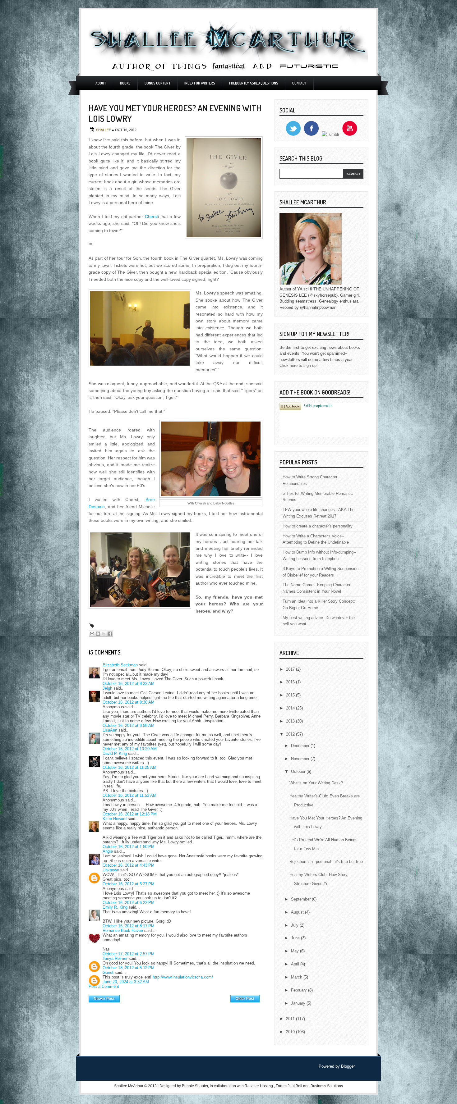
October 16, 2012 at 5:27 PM (129, 884)
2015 (291, 695)
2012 (291, 734)
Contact (299, 83)
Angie (108, 851)
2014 (291, 708)
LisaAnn (110, 730)
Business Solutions (327, 1086)
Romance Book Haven (123, 930)
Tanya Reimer (115, 958)
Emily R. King (115, 907)
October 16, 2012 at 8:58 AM (129, 725)
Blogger (347, 1066)
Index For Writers (199, 83)
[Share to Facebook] (110, 634)
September (301, 899)
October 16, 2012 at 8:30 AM (129, 702)
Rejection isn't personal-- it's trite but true (326, 861)
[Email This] (92, 634)
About (100, 83)
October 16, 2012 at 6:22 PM (129, 902)
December (301, 745)
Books (125, 83)
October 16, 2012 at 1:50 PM (129, 846)
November (301, 758)
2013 (291, 721)
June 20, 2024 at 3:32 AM (126, 981)
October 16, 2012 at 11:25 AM (129, 767)
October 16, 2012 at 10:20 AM (130, 748)
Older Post (245, 999)
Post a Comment (104, 986)
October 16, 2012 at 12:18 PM (130, 814)
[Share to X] (104, 634)
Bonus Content (157, 83)
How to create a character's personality (318, 526)
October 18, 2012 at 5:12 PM (129, 967)
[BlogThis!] (98, 634)
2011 (291, 1018)
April (295, 964)
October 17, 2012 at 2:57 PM (129, 953)
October (299, 771)
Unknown (111, 870)
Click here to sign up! (298, 365)
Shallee (104, 130)
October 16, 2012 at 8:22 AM (129, 683)
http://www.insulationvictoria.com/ (183, 977)
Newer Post (104, 999)
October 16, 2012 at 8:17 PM (129, 926)
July (295, 925)
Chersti (152, 216)
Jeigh (107, 688)
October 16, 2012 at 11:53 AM (129, 795)
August (298, 912)
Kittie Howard (115, 818)
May (295, 951)
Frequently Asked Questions (253, 83)
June (296, 938)
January (299, 1003)
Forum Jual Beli (289, 1086)
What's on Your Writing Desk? (316, 783)
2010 (291, 1031)
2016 (291, 682)
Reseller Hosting (259, 1086)
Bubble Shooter (195, 1086)
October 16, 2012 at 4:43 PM (129, 865)
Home (175, 997)
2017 (291, 669)
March (297, 977)
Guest (108, 972)
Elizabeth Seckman (120, 665)
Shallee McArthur (128, 1086)
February (299, 990)
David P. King (115, 753)
